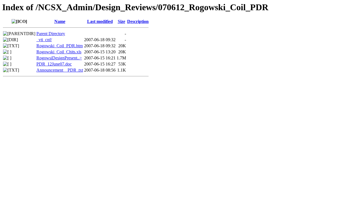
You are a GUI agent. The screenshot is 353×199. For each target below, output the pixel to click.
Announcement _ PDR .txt (59, 70)
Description (138, 21)
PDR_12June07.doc (54, 64)
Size (121, 21)
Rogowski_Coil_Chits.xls (58, 51)
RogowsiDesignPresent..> (59, 58)
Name (59, 21)
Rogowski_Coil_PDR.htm (59, 45)
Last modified (100, 21)
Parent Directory (50, 33)
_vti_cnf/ (44, 39)
